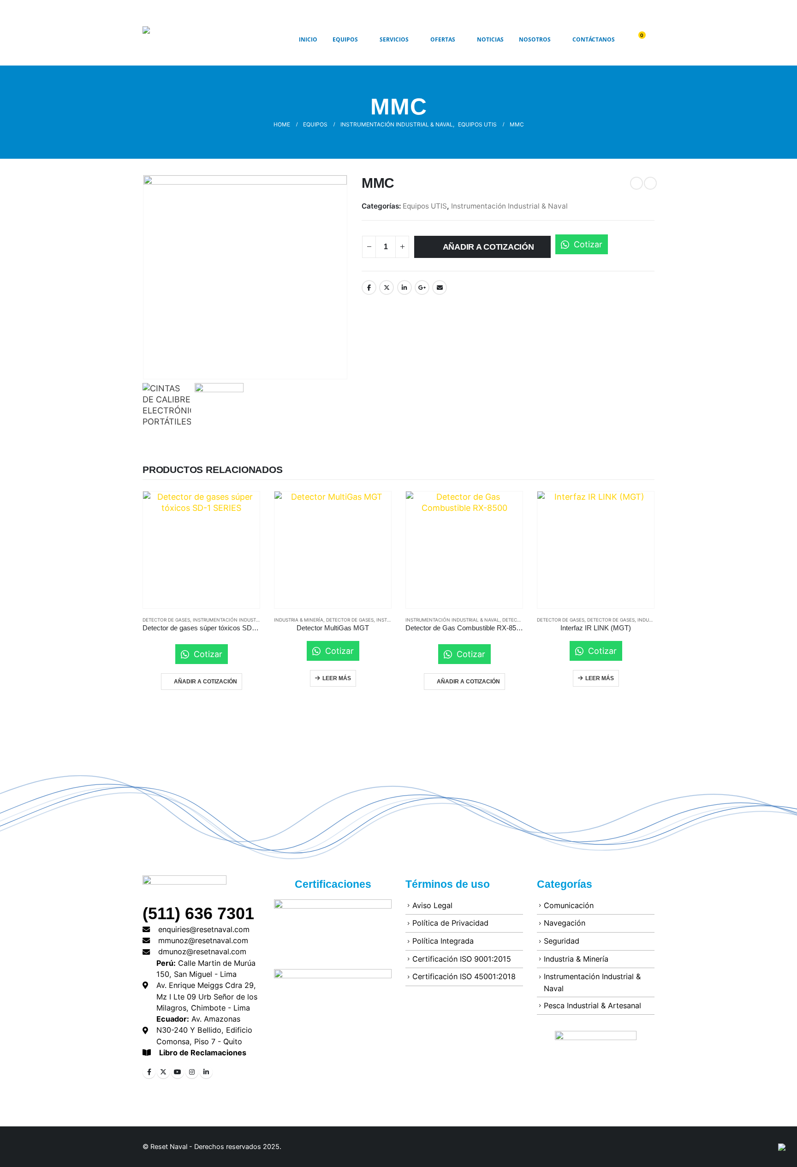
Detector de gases (350, 619)
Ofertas (442, 39)
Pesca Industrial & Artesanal (592, 1005)
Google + (422, 287)
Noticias (490, 39)
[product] (201, 549)
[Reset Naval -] (193, 39)
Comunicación (569, 905)
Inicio (308, 39)
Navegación (564, 923)
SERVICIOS (394, 39)
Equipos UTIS (425, 206)
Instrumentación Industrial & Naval (509, 206)
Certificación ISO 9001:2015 (461, 959)
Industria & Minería (298, 619)
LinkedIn (404, 287)
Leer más (336, 678)
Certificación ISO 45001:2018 (464, 976)
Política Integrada (443, 941)
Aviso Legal (432, 905)
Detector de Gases (166, 619)
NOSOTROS (535, 39)
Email (439, 287)
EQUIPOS (345, 39)
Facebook (369, 287)
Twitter (386, 287)
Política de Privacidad (450, 923)
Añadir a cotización (488, 246)
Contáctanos (593, 39)
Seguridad (561, 941)
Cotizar (586, 244)
